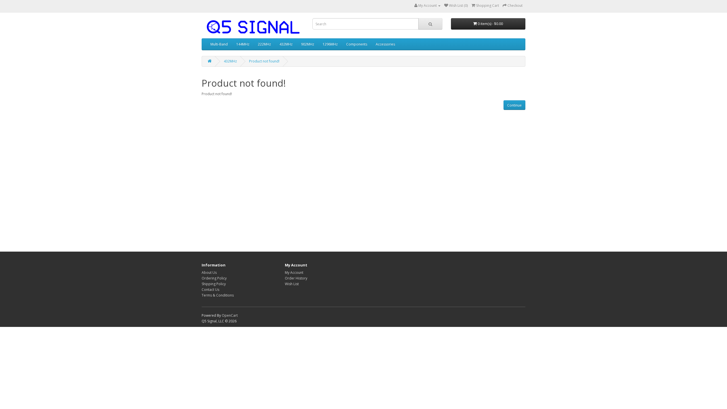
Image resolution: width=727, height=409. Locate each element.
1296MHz (330, 44)
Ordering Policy (214, 278)
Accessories (385, 44)
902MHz (307, 44)
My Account (294, 272)
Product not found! (264, 61)
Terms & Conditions (218, 295)
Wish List (292, 283)
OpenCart (230, 315)
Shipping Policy (214, 283)
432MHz (286, 44)
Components (356, 44)
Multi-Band (219, 44)
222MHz (264, 44)
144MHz (242, 44)
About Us (209, 272)
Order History (296, 278)
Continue (514, 105)
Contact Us (210, 289)
